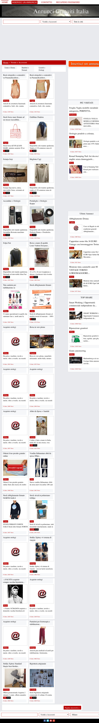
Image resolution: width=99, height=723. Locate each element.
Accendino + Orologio (11, 201)
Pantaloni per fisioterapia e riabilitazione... (40, 622)
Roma (32, 269)
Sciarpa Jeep (8, 159)
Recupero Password (68, 2)
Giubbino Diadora (37, 117)
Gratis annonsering (77, 350)
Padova (6, 479)
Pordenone (73, 115)
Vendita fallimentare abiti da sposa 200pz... (40, 454)
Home (5, 2)
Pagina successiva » (72, 707)
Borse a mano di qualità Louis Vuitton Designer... (39, 244)
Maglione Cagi (35, 159)
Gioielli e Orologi (42, 69)
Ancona (32, 437)
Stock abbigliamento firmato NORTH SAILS (14, 496)
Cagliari (72, 222)
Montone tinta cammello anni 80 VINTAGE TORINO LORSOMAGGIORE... (83, 269)
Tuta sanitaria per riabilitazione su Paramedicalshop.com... (12, 287)
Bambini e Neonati (25, 69)
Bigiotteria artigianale (38, 663)
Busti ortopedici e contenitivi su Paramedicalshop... (14, 76)
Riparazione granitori (78, 328)
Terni (31, 479)
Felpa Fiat (7, 243)
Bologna (6, 101)
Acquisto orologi (9, 327)
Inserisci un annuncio (24, 2)
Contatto (46, 2)
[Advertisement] (50, 42)
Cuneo (32, 311)
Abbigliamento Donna (79, 218)
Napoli (6, 143)
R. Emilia (33, 690)
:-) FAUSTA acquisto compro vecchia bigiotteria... (14, 580)
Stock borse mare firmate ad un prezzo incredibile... (13, 118)
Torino (72, 248)
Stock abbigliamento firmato (40, 285)
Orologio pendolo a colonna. (81, 133)
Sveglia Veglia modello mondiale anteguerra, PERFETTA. (83, 109)
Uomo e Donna (10, 68)
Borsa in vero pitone (37, 327)
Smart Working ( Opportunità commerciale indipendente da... (83, 304)
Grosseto (6, 690)
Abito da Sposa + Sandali (39, 411)
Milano (6, 311)
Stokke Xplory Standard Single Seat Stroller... (12, 664)
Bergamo (32, 353)
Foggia (32, 101)
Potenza (32, 143)
